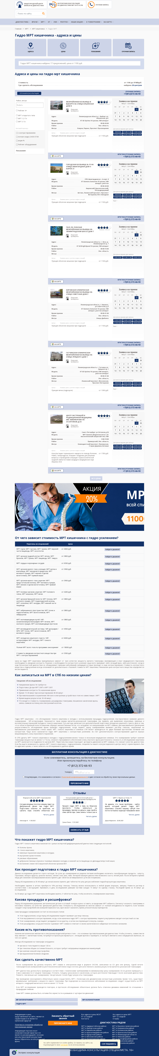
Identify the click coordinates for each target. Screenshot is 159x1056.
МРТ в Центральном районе (123, 1043)
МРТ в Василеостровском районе (125, 1026)
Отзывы (116, 1019)
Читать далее (48, 815)
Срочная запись (102, 5)
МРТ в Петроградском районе (93, 1039)
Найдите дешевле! (112, 549)
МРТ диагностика (23, 971)
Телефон (68, 772)
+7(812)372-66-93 (132, 94)
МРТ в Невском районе (121, 1037)
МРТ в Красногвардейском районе (95, 1032)
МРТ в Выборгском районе (92, 1028)
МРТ (43, 22)
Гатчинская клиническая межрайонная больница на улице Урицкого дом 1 (79, 355)
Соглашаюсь (109, 1044)
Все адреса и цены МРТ (122, 1014)
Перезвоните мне (63, 1023)
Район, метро (21, 101)
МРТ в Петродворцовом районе (125, 1039)
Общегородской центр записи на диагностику (34, 5)
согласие (64, 1045)
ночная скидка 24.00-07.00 (28, 137)
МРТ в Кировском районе (91, 1030)
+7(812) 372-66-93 (132, 156)
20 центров (137, 85)
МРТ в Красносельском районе (124, 1032)
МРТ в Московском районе (92, 1037)
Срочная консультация (29, 93)
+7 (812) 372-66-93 (132, 471)
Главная (18, 29)
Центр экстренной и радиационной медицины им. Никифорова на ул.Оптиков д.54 (79, 418)
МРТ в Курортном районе (91, 1034)
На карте (108, 22)
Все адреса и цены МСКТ (91, 1014)
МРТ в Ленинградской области (124, 1034)
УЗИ (55, 22)
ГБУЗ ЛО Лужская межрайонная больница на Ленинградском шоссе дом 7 (80, 229)
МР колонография (91, 1000)
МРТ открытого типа (26, 115)
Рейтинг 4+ (22, 111)
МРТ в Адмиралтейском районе (93, 1026)
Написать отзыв (79, 830)
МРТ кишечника (38, 29)
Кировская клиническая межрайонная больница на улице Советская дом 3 (79, 292)
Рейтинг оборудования (27, 144)
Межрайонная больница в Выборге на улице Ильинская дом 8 (80, 104)
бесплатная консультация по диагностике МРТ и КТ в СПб (70, 4)
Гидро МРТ (21, 1004)
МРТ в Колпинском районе (122, 1030)
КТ (49, 22)
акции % (21, 141)
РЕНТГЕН (64, 22)
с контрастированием (26, 133)
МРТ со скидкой (119, 1016)
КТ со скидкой (86, 1016)
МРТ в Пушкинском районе (123, 1041)
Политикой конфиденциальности (75, 777)
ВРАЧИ (34, 22)
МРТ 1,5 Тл (22, 118)
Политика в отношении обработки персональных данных (29, 1026)
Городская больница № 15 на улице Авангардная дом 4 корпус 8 (80, 166)
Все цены (96, 478)
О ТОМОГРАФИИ (93, 22)
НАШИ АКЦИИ (77, 22)
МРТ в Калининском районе (123, 1028)
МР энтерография (24, 1000)
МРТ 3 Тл (21, 122)
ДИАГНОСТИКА (21, 22)
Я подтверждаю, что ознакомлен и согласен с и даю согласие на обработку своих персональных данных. (79, 777)
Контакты (85, 1019)
